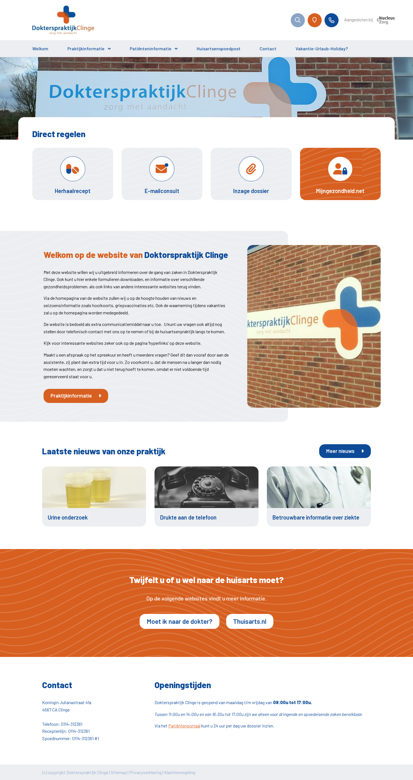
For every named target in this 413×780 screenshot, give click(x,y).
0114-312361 (71, 724)
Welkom (40, 48)
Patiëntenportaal (184, 725)
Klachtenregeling (179, 772)
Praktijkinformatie (86, 48)
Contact (268, 48)
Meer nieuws (341, 451)
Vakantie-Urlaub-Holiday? (322, 48)
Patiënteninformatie (150, 48)
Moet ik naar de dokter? (179, 621)
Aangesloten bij (359, 19)
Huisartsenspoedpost (218, 48)
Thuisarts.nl (249, 621)
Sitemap (119, 772)
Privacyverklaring (145, 772)
